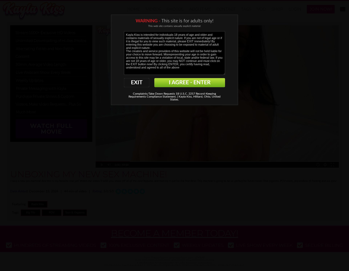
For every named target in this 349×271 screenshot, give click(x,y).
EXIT (137, 82)
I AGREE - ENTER (189, 82)
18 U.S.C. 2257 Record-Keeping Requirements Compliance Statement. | (172, 95)
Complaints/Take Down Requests (154, 93)
